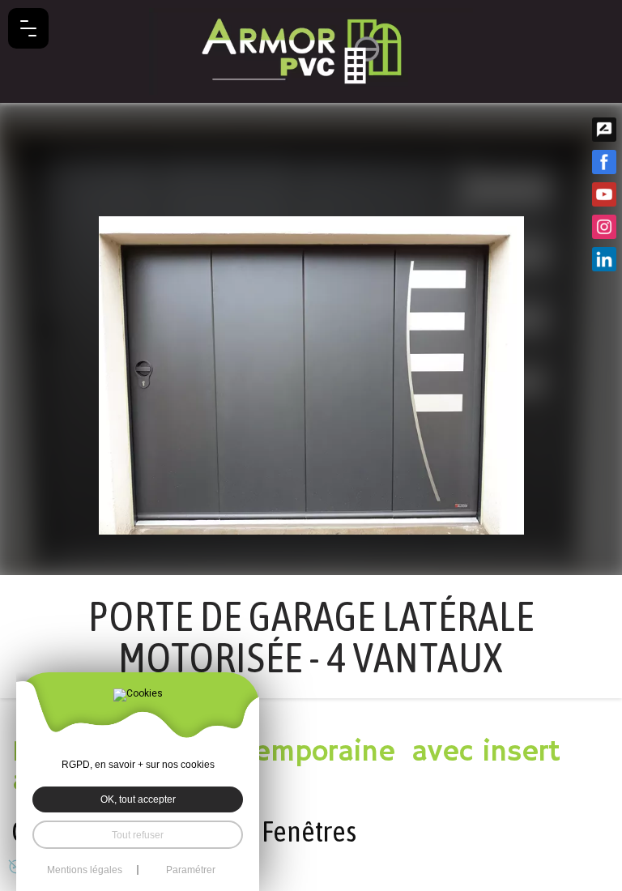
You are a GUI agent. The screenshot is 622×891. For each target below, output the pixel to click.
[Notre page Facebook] (604, 162)
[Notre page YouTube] (604, 194)
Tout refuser (138, 834)
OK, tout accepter (138, 799)
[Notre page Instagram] (604, 227)
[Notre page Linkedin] (604, 259)
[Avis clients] (604, 129)
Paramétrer (190, 870)
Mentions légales (84, 870)
